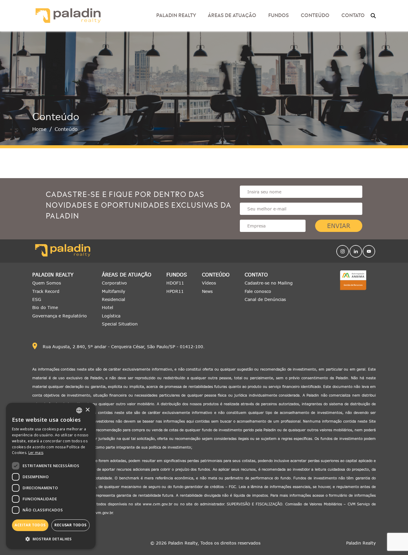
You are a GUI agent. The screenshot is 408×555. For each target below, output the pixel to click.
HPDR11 (175, 291)
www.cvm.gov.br (157, 504)
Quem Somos (46, 282)
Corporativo (114, 282)
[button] (51, 539)
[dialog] (51, 476)
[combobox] (79, 410)
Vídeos (209, 282)
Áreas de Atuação (232, 14)
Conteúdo (216, 275)
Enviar (338, 226)
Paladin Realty (52, 275)
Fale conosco (258, 291)
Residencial (113, 299)
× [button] (87, 410)
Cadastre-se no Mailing (269, 282)
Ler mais (35, 452)
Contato (256, 275)
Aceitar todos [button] (30, 525)
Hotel (107, 307)
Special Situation (120, 323)
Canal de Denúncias (265, 299)
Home (39, 129)
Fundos (278, 14)
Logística (111, 315)
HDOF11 (175, 282)
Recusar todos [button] (70, 525)
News (207, 291)
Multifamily (113, 291)
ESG (36, 299)
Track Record (45, 291)
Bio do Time (45, 307)
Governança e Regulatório (59, 315)
